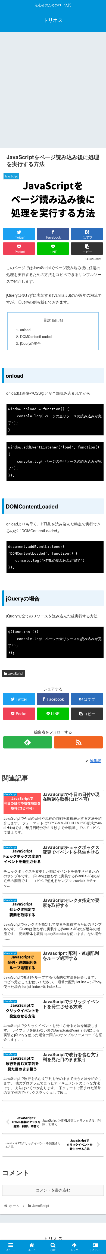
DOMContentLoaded (36, 336)
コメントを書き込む (53, 1190)
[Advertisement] (53, 92)
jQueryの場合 (30, 343)
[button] (95, 768)
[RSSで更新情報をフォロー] (78, 742)
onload (25, 329)
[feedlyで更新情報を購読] (27, 742)
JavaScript (15, 673)
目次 (47, 320)
